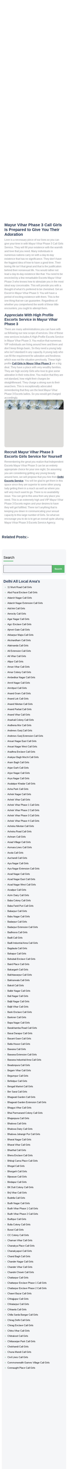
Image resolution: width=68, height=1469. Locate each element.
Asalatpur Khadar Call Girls (25, 714)
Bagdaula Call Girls (22, 839)
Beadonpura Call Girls (23, 928)
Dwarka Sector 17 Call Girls (25, 1376)
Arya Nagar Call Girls (23, 710)
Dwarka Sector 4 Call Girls (25, 1441)
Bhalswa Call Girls (21, 972)
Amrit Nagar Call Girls (23, 637)
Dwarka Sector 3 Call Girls (25, 1437)
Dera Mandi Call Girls (23, 1255)
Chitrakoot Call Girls (22, 1134)
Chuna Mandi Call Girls (24, 1146)
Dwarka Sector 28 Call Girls (25, 1429)
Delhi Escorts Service (41, 278)
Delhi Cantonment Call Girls (26, 1239)
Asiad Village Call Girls (23, 758)
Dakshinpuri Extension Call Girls (27, 1191)
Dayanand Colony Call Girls (26, 1215)
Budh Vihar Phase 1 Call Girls (26, 1037)
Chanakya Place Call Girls (25, 1065)
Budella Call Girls (21, 1029)
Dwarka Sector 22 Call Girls (25, 1413)
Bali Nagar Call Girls (22, 875)
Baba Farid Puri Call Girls (24, 807)
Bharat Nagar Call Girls (24, 984)
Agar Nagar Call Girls (23, 589)
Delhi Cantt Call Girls (23, 1243)
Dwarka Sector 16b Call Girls (26, 1372)
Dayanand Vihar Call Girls (25, 1219)
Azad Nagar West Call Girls (26, 791)
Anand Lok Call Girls (22, 649)
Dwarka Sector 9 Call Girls (25, 1461)
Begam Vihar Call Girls (23, 932)
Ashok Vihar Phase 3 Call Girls (27, 738)
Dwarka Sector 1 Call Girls (25, 1332)
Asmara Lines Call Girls (24, 762)
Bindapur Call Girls (22, 1017)
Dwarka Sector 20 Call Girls (25, 1405)
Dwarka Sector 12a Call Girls (26, 1348)
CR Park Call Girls (21, 1162)
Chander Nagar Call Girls (25, 1077)
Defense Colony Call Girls (25, 1231)
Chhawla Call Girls (22, 1114)
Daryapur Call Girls (22, 1199)
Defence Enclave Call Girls (25, 1227)
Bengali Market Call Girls (24, 944)
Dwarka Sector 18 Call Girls (25, 1380)
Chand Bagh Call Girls (23, 1073)
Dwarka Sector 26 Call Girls (25, 1421)
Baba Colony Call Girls (23, 803)
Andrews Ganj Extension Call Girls (28, 677)
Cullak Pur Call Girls (22, 1166)
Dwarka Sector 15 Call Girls (25, 1360)
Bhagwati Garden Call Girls (25, 952)
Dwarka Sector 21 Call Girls (25, 1409)
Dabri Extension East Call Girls (27, 1178)
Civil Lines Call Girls (22, 1150)
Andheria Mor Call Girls (24, 669)
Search (15, 542)
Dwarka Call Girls (21, 1324)
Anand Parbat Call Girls (24, 657)
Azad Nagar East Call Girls (25, 786)
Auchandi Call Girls (22, 770)
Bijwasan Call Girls (22, 1013)
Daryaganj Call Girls (22, 1194)
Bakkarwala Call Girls (23, 863)
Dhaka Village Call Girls (24, 1275)
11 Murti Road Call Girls (23, 564)
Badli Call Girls (20, 831)
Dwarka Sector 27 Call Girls (25, 1425)
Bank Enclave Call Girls (23, 888)
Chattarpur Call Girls (23, 1090)
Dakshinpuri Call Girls (23, 1186)
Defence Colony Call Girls (25, 1223)
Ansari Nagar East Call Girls (25, 681)
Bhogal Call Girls (21, 1005)
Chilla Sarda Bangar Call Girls (26, 1118)
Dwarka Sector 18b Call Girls (26, 1388)
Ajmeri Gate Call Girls (23, 597)
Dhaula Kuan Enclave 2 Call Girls (28, 1300)
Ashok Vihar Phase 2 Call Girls (27, 734)
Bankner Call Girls (21, 891)
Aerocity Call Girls (21, 584)
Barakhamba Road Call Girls (26, 900)
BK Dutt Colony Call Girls (24, 1021)
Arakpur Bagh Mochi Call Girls (26, 693)
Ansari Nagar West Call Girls (26, 685)
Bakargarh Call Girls (22, 855)
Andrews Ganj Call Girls (24, 673)
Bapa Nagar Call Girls (23, 895)
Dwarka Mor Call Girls (23, 1328)
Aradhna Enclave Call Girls (25, 690)
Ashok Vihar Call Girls (23, 726)
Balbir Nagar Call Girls (23, 871)
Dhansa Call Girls (21, 1279)
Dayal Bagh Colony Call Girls (26, 1211)
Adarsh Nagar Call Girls (24, 572)
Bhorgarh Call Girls (22, 1009)
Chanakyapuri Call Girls (24, 1069)
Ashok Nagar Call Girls (23, 722)
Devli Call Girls (20, 1267)
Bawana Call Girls (21, 916)
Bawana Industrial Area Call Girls (28, 924)
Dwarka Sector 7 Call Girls (25, 1453)
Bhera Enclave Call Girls (24, 997)
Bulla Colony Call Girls (23, 1049)
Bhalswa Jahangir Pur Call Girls (27, 980)
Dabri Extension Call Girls (24, 1174)
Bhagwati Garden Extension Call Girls (30, 956)
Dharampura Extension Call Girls (28, 1287)
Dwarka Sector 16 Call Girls (25, 1364)
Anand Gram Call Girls (23, 645)
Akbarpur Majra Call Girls (24, 601)
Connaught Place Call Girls (25, 1158)
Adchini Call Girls (21, 580)
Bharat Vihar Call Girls (23, 989)
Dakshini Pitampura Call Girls (26, 1182)
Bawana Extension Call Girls (26, 920)
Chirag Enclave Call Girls (24, 1126)
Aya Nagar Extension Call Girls (27, 778)
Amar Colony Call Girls (23, 629)
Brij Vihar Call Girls (21, 1025)
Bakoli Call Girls (20, 867)
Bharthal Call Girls (21, 992)
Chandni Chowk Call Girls (25, 1085)
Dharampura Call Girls (23, 1283)
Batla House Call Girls (23, 912)
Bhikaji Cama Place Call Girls (26, 1001)
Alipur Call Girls (20, 621)
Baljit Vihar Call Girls (22, 883)
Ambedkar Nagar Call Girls (25, 633)
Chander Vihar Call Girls (24, 1081)
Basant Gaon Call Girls (24, 908)
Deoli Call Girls (20, 1247)
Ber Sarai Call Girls (22, 948)
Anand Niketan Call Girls (24, 653)
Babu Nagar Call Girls (23, 815)
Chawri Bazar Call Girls (24, 1102)
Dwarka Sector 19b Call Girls (26, 1396)
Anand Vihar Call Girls (23, 661)
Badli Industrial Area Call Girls (26, 835)
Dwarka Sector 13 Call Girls (25, 1352)
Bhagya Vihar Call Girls (24, 960)
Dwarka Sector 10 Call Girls (25, 1336)
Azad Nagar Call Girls (23, 782)
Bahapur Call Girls (21, 843)
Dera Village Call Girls (23, 1259)
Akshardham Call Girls (23, 605)
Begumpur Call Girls (22, 936)
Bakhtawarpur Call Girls (24, 859)
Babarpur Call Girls (22, 811)
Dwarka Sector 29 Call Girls (25, 1433)
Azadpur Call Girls (21, 794)
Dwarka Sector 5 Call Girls (25, 1445)
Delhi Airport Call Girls (23, 1235)
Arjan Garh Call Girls (22, 702)
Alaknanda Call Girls (22, 609)
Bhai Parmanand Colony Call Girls (28, 964)
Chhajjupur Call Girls (22, 1106)
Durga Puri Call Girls (22, 1320)
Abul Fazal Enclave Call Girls (26, 568)
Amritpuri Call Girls (22, 641)
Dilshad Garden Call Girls (24, 1308)
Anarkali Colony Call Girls (24, 665)
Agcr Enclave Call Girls (23, 593)
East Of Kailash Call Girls (24, 1465)
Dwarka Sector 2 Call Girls (25, 1401)
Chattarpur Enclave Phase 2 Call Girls (30, 1098)
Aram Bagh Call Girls (23, 698)
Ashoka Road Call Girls (24, 750)
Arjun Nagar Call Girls (23, 706)
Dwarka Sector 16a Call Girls (26, 1368)
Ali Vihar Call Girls (21, 617)
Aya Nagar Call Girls (22, 774)
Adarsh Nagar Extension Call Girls (28, 576)
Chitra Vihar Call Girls (23, 1130)
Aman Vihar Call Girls (23, 625)
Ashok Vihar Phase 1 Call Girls (26, 730)
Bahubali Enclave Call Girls (25, 847)
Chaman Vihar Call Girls (24, 1061)
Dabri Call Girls (20, 1170)
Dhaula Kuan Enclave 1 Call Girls (27, 1295)
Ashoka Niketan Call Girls (25, 746)
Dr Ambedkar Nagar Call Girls (26, 1316)
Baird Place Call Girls (23, 851)
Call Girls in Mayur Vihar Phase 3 (30, 154)
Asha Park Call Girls (22, 718)
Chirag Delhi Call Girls (23, 1122)
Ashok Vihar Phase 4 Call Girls (27, 742)
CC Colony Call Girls (22, 1057)
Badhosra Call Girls (22, 827)
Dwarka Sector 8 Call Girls (25, 1457)
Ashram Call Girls (21, 754)
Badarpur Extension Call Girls (26, 823)
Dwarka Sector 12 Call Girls (25, 1344)
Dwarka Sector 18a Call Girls (26, 1384)
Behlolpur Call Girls (22, 940)
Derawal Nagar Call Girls (24, 1263)
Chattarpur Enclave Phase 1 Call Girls (30, 1093)
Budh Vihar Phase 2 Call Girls (26, 1041)
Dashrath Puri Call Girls (24, 1207)
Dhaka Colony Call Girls (24, 1271)
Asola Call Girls (20, 766)
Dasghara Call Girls (22, 1203)
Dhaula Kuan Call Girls (23, 1291)
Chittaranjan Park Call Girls (25, 1138)
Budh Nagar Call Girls (23, 1033)
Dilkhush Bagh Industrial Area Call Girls (30, 1304)
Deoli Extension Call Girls (24, 1251)
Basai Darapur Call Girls (24, 904)
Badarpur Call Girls (22, 819)
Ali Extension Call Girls (23, 613)
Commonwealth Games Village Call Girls (32, 1154)
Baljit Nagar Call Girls (23, 879)
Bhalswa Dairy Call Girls (24, 976)
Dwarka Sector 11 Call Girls (25, 1340)
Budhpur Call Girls (21, 1045)
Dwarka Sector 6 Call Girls (25, 1449)
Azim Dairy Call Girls (22, 799)
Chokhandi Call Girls (22, 1142)
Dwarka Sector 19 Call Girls (25, 1392)
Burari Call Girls (20, 1053)
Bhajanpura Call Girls (23, 968)
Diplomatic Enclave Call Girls (26, 1312)
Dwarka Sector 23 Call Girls (25, 1417)
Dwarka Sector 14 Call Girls (25, 1356)
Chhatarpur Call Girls (23, 1110)
